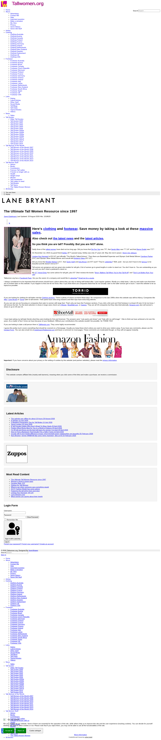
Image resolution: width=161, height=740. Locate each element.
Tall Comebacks (16, 179)
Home (8, 10)
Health (12, 174)
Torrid (22, 299)
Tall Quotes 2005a (17, 130)
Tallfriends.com (44, 324)
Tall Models (14, 183)
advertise (73, 278)
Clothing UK (14, 55)
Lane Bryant (12, 299)
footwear (70, 229)
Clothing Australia (16, 34)
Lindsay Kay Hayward (40, 256)
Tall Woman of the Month (15, 145)
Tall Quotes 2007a (17, 138)
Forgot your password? (13, 544)
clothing (49, 229)
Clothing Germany (17, 44)
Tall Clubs (14, 108)
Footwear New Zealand (19, 87)
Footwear (9, 59)
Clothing (9, 32)
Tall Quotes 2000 (16, 121)
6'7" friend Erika (41, 273)
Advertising (14, 13)
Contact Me (14, 15)
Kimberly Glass (79, 258)
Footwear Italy (15, 81)
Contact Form (9, 330)
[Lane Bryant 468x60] (28, 203)
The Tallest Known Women (20, 187)
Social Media (15, 104)
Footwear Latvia (16, 83)
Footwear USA (15, 95)
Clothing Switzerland (18, 53)
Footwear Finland (16, 72)
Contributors (15, 168)
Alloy (5, 299)
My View (13, 23)
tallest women (51, 249)
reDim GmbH (88, 737)
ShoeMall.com (72, 305)
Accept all (8, 731)
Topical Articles (15, 110)
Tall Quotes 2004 (16, 128)
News (8, 113)
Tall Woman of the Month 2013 (21, 159)
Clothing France (16, 42)
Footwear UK (15, 93)
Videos (12, 112)
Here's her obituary (129, 253)
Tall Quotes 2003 (16, 127)
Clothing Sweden (16, 51)
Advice (12, 164)
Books (12, 166)
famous (144, 262)
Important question (17, 19)
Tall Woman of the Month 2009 (21, 151)
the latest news (63, 238)
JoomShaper (33, 550)
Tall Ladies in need (17, 181)
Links (8, 96)
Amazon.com (134, 305)
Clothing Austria (16, 36)
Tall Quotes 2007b (17, 140)
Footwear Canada (17, 66)
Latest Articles (15, 100)
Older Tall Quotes (16, 119)
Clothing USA (15, 57)
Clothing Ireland (16, 46)
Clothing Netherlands (18, 47)
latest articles (94, 238)
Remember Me (12, 520)
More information (80, 735)
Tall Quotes (10, 117)
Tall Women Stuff (12, 162)
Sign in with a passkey (13, 539)
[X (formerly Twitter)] (9, 224)
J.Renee (63, 305)
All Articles (9, 189)
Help (12, 17)
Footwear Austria (16, 63)
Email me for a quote (86, 278)
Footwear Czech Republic (20, 68)
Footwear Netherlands (18, 85)
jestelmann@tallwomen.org (44, 330)
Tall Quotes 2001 (16, 123)
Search (135, 11)
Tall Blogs (13, 106)
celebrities (108, 262)
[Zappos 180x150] (16, 462)
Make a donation (16, 21)
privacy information (110, 360)
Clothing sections (48, 298)
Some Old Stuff (16, 29)
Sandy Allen (115, 249)
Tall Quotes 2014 (16, 144)
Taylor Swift (70, 262)
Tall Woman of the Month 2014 (21, 161)
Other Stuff (14, 102)
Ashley (8, 30)
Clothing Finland (16, 40)
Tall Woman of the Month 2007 (21, 147)
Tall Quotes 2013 (16, 142)
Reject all (21, 731)
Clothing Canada (16, 38)
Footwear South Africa (18, 89)
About (8, 12)
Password (7, 515)
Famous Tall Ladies (17, 170)
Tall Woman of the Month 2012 (21, 157)
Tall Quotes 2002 (16, 125)
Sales (12, 115)
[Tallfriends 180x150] (16, 401)
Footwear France (16, 74)
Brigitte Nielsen (51, 262)
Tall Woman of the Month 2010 (21, 153)
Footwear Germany (17, 76)
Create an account (47, 544)
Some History (15, 27)
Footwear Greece (16, 78)
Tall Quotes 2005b (17, 132)
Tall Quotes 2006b (17, 136)
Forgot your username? (31, 544)
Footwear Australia (17, 61)
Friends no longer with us (19, 172)
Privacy (13, 25)
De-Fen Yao (95, 249)
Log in (7, 542)
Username (8, 511)
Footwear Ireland (16, 79)
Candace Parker (147, 256)
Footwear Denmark (17, 70)
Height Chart (15, 176)
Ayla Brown (82, 262)
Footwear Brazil (16, 64)
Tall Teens (14, 185)
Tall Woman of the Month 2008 (21, 149)
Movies (13, 177)
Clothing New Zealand (18, 49)
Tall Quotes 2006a (17, 134)
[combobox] (149, 11)
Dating (12, 98)
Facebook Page (26, 278)
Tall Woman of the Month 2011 (21, 155)
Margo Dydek (141, 249)
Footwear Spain (16, 91)
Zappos (84, 305)
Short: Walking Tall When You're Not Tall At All (111, 273)
